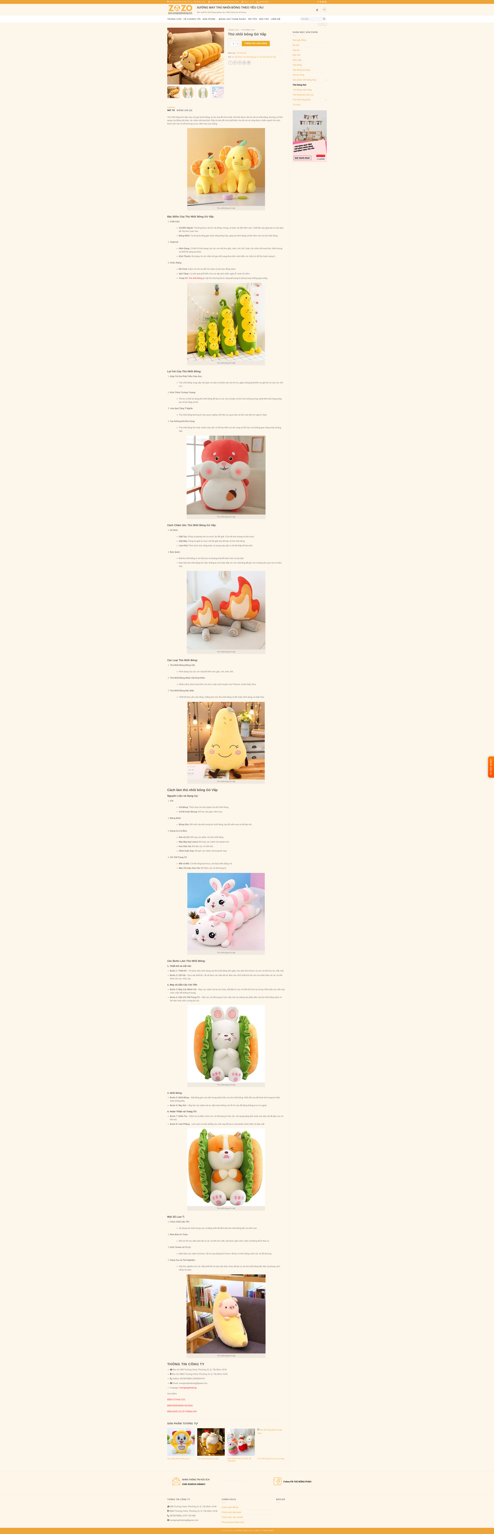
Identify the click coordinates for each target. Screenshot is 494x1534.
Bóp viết (296, 55)
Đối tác (264, 19)
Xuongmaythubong (188, 1388)
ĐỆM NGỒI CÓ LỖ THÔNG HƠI (182, 1411)
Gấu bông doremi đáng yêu (178, 1459)
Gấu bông (297, 65)
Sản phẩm (208, 19)
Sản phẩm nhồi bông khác (305, 80)
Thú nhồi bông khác (302, 100)
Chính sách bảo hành (231, 1512)
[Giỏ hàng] (324, 10)
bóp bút (296, 50)
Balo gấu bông (299, 40)
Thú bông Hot (299, 85)
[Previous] (171, 56)
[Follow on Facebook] (318, 2)
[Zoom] (170, 81)
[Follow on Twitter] (323, 2)
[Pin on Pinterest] (244, 63)
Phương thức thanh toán (233, 1522)
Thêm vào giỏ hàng (255, 43)
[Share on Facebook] (230, 63)
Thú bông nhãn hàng (302, 90)
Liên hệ (275, 19)
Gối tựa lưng (298, 75)
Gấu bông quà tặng (301, 70)
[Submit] (324, 19)
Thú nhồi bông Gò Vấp (267, 57)
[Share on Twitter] (235, 63)
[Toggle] (326, 79)
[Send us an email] (325, 2)
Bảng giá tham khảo (232, 19)
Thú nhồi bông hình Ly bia (207, 1459)
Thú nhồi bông (195, 278)
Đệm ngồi (297, 60)
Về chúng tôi (192, 19)
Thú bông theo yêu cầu (303, 95)
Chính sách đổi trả (230, 1507)
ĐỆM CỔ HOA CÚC (176, 1399)
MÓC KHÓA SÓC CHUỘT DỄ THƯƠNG (239, 1460)
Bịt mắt (296, 45)
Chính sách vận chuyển (232, 1517)
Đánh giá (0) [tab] (184, 110)
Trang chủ (174, 19)
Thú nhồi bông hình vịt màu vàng (270, 1459)
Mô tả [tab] (171, 110)
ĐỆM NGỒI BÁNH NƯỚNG (180, 1406)
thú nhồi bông (237, 57)
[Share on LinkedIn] (249, 63)
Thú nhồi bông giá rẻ (250, 57)
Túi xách (297, 105)
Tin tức (253, 19)
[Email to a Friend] (239, 63)
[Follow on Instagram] (320, 2)
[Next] (219, 56)
